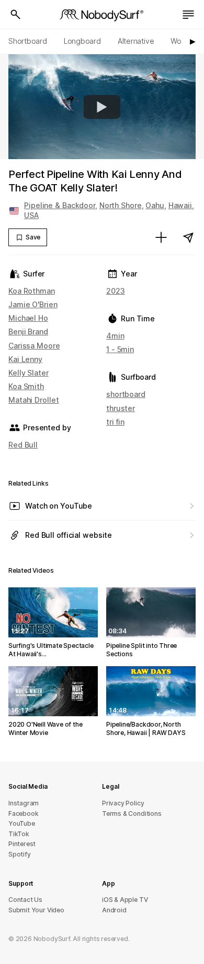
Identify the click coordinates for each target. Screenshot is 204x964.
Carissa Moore (34, 345)
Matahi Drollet (33, 399)
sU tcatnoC (25, 899)
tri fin (115, 421)
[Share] (188, 237)
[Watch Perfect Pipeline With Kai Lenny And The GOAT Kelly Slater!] (102, 107)
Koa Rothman (31, 290)
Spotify (19, 854)
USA (31, 215)
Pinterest (22, 844)
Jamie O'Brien (33, 304)
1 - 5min (120, 349)
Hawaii (180, 205)
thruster (120, 408)
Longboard (82, 41)
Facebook (23, 813)
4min (115, 335)
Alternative (136, 41)
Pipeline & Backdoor (59, 205)
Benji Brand (28, 331)
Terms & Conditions (132, 813)
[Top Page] (102, 14)
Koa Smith (26, 386)
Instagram (23, 803)
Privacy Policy (123, 803)
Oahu (154, 205)
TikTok (18, 834)
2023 (115, 290)
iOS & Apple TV (125, 899)
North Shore (120, 205)
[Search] (15, 14)
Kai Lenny (25, 359)
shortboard (125, 394)
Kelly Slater (28, 372)
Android (114, 910)
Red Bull (23, 444)
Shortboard (27, 41)
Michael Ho (28, 318)
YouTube (21, 823)
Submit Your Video (36, 910)
